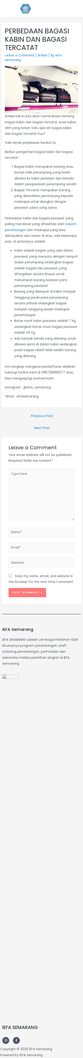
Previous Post (42, 416)
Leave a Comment (19, 55)
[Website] (42, 563)
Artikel (42, 55)
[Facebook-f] (16, 1040)
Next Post (42, 428)
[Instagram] (5, 1040)
